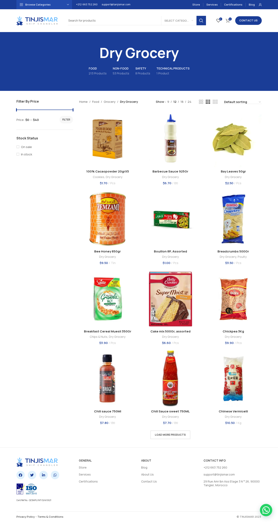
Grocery (109, 102)
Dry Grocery (114, 177)
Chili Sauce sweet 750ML (170, 411)
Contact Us (248, 20)
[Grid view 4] (215, 102)
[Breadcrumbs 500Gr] (233, 219)
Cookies (98, 177)
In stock (26, 154)
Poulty (242, 257)
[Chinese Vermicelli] (233, 379)
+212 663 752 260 (87, 4)
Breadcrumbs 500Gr (233, 251)
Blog (144, 467)
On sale (26, 147)
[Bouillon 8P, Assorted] (170, 219)
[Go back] (94, 53)
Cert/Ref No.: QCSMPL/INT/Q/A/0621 (33, 500)
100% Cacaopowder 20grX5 (107, 171)
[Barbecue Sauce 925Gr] (170, 139)
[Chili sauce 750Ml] (107, 379)
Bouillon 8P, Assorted (170, 251)
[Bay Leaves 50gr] (233, 139)
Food (95, 102)
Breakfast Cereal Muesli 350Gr (107, 331)
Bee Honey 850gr (107, 251)
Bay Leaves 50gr (233, 171)
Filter (66, 119)
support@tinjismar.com (219, 474)
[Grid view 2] (201, 102)
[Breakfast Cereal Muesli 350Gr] (107, 299)
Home (83, 102)
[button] (266, 510)
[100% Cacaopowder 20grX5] (107, 139)
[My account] (260, 5)
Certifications (88, 481)
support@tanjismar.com (116, 4)
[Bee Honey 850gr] (107, 219)
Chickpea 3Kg (233, 331)
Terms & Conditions (50, 517)
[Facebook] (20, 475)
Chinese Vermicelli (233, 411)
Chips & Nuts (98, 337)
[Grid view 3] (208, 102)
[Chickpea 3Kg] (233, 299)
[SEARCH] (201, 20)
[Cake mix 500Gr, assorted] (170, 299)
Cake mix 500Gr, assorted (170, 331)
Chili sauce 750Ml (107, 411)
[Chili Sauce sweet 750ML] (170, 379)
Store (83, 467)
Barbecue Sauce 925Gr (170, 171)
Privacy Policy (25, 517)
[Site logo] (37, 20)
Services (85, 474)
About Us (147, 474)
